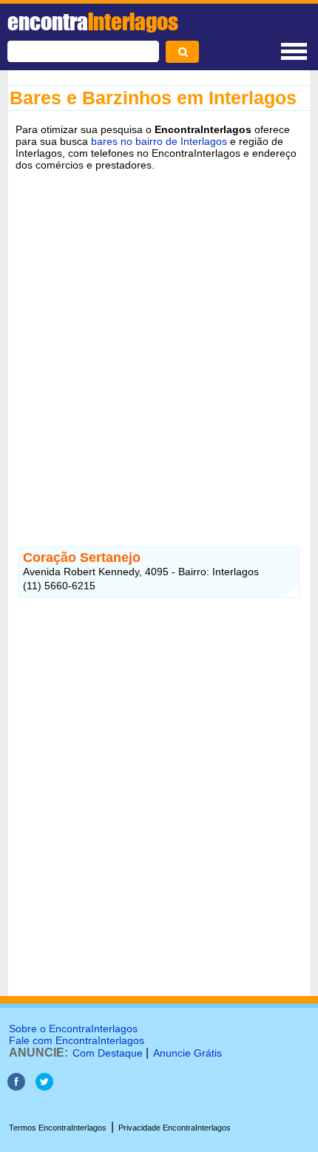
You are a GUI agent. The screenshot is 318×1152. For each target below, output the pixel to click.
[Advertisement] (159, 347)
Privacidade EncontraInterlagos (174, 1127)
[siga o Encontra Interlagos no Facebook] (16, 1086)
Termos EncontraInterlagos (57, 1127)
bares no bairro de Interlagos (159, 141)
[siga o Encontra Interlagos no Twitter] (44, 1086)
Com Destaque (107, 1053)
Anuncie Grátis (187, 1053)
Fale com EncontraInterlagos (76, 1040)
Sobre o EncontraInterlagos (73, 1028)
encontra (92, 21)
